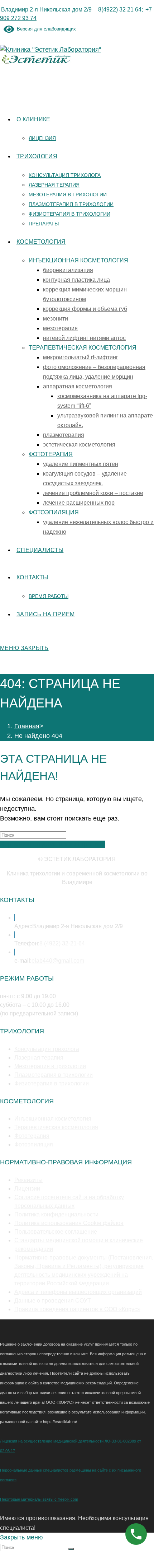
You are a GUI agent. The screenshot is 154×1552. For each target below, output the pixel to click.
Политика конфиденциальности (56, 1214)
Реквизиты (28, 1180)
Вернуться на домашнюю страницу (52, 844)
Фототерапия (31, 1136)
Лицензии (27, 1189)
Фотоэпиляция (33, 1144)
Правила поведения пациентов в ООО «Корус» (77, 1309)
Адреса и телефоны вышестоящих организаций (78, 1292)
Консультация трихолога (46, 1049)
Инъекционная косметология (52, 1119)
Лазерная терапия (38, 1058)
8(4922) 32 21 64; (120, 9)
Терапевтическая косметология (56, 1127)
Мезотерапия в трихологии (50, 1066)
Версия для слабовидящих (45, 29)
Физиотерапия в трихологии (51, 1083)
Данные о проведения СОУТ (52, 1301)
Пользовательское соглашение (55, 1232)
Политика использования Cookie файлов (69, 1223)
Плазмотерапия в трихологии (53, 1075)
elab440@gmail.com (58, 961)
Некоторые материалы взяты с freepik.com (39, 1499)
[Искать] (71, 1549)
